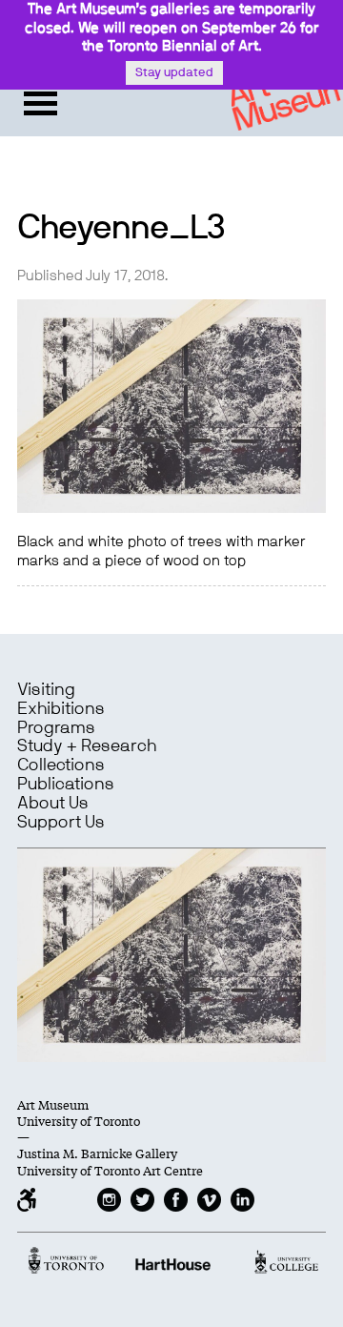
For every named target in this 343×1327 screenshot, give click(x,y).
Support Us (61, 822)
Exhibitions (61, 709)
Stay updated (174, 73)
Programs (56, 728)
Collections (61, 765)
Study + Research (86, 746)
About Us (53, 803)
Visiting (46, 690)
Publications (65, 784)
